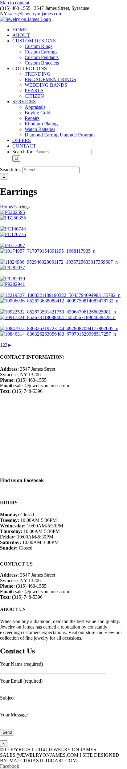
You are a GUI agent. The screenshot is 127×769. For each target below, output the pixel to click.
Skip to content (14, 2)
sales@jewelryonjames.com (35, 13)
